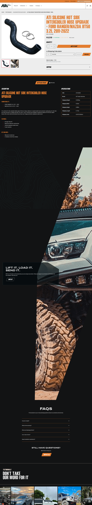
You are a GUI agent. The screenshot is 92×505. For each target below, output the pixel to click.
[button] (23, 5)
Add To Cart (74, 46)
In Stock (57, 37)
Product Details (42, 83)
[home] (6, 6)
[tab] (42, 82)
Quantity (49, 42)
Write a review (71, 37)
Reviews (53, 82)
